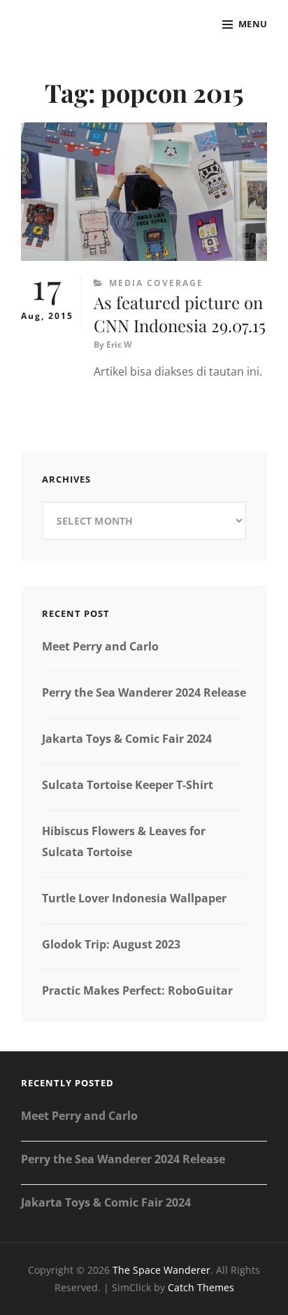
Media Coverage (156, 283)
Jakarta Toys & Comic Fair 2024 (127, 738)
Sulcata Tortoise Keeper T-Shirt (127, 784)
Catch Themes (201, 1287)
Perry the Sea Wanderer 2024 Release (144, 692)
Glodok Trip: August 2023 (111, 944)
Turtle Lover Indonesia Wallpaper (134, 898)
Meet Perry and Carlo (100, 646)
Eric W (119, 344)
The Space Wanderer (161, 1270)
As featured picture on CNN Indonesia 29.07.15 (180, 313)
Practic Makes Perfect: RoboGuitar (137, 990)
